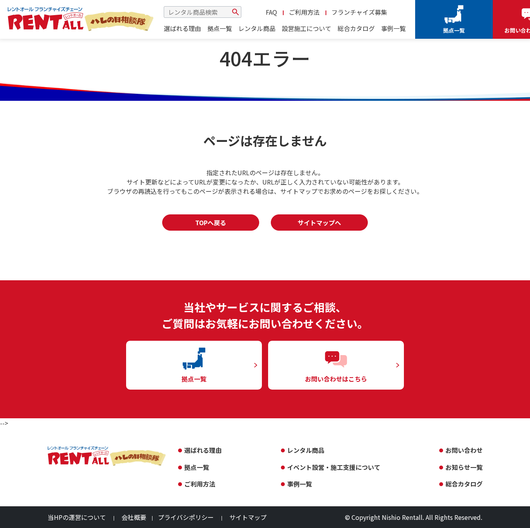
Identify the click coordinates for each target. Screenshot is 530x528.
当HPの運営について (77, 517)
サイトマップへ (319, 222)
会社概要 (133, 517)
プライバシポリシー (186, 517)
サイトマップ (248, 517)
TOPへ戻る (210, 222)
